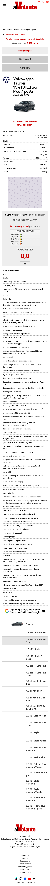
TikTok (16, 878)
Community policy (25, 866)
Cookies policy (25, 861)
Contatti (25, 852)
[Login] (47, 2)
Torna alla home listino (15, 35)
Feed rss (33, 878)
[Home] (25, 5)
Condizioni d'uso (25, 864)
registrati (23, 226)
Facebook (25, 878)
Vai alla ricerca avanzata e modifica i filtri (25, 39)
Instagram (20, 878)
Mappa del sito (25, 872)
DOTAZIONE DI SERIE (25, 125)
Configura (25, 67)
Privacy (25, 858)
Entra (13, 226)
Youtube (29, 878)
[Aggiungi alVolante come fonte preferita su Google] (25, 611)
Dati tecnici (25, 59)
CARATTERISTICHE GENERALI (25, 121)
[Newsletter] (39, 2)
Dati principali (25, 50)
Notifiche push (25, 869)
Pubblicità (25, 855)
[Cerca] (43, 2)
